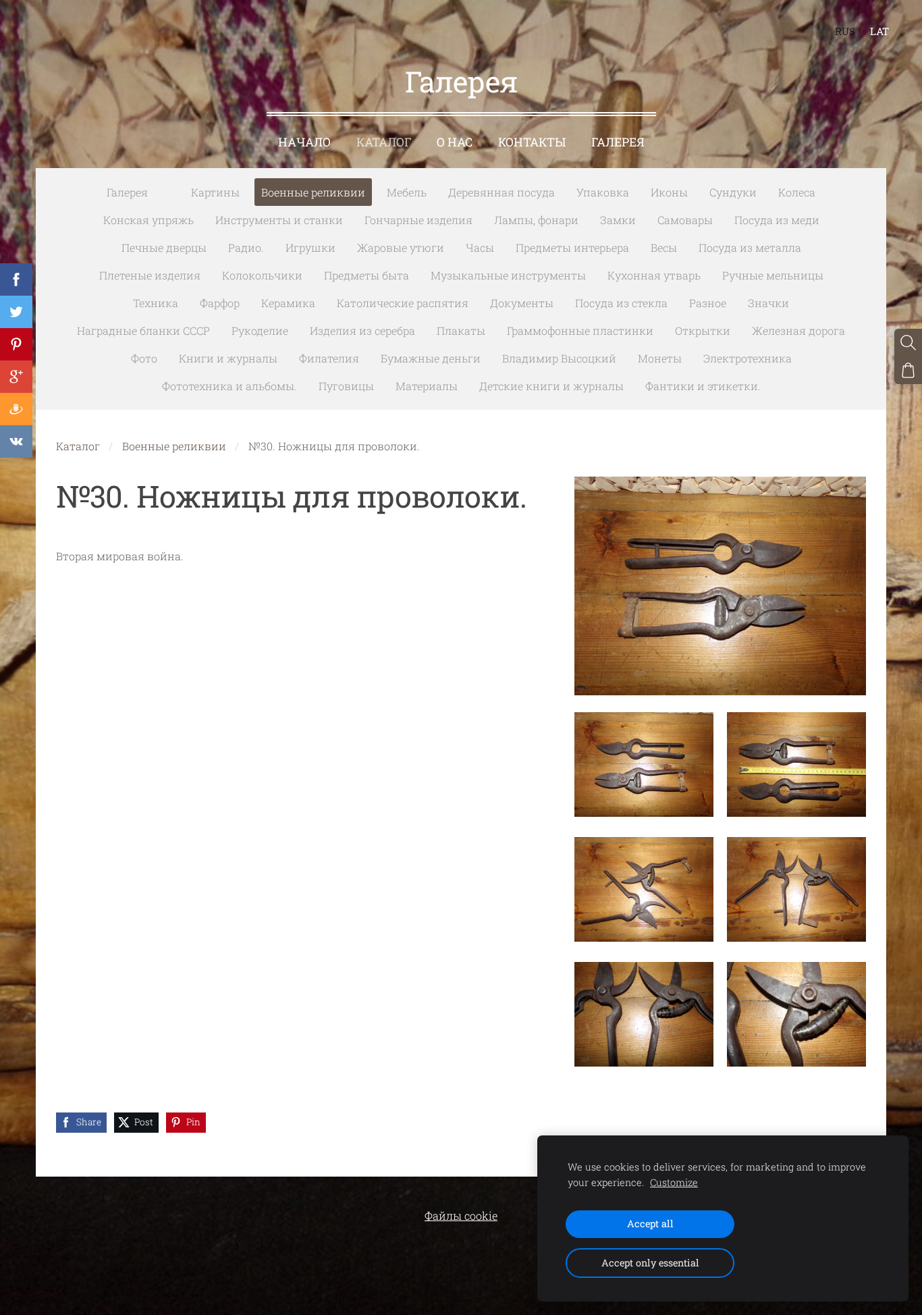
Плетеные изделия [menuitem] (149, 275)
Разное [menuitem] (707, 303)
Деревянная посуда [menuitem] (501, 192)
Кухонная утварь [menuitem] (654, 275)
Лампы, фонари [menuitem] (536, 220)
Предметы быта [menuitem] (366, 275)
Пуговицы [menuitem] (346, 386)
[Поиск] (908, 342)
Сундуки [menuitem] (733, 192)
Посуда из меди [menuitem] (776, 220)
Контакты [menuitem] (532, 142)
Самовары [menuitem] (685, 220)
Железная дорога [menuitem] (798, 330)
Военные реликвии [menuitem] (313, 192)
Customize (674, 1182)
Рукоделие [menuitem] (260, 330)
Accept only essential (650, 1262)
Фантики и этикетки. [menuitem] (703, 386)
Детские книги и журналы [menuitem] (551, 386)
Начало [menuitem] (304, 142)
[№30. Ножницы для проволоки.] (643, 764)
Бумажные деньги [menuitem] (431, 358)
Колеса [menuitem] (796, 192)
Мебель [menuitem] (407, 192)
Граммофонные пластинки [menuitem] (580, 330)
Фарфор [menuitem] (220, 303)
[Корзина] (908, 370)
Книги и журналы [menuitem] (228, 358)
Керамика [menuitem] (288, 303)
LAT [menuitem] (879, 31)
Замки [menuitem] (618, 220)
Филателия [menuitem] (329, 358)
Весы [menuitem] (664, 247)
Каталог (78, 446)
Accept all (650, 1223)
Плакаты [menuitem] (461, 330)
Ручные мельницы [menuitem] (772, 275)
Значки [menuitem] (768, 303)
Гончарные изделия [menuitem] (418, 220)
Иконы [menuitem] (669, 192)
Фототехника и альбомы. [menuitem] (229, 386)
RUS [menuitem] (845, 31)
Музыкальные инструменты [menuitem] (508, 275)
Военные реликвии (174, 446)
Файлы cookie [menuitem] (461, 1215)
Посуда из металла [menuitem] (750, 247)
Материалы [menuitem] (427, 386)
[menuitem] (169, 189)
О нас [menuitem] (454, 142)
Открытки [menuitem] (702, 330)
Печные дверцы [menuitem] (164, 247)
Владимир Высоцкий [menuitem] (559, 358)
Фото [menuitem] (144, 358)
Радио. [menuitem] (246, 247)
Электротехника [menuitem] (747, 358)
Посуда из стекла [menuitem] (621, 303)
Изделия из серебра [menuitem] (362, 330)
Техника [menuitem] (155, 303)
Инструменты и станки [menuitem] (279, 220)
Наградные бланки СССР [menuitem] (143, 330)
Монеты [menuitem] (660, 358)
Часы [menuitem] (480, 247)
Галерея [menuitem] (618, 142)
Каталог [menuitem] (383, 142)
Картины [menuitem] (215, 192)
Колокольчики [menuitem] (262, 275)
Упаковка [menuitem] (602, 192)
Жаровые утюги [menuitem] (400, 247)
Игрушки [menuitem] (310, 247)
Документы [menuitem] (521, 303)
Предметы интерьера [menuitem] (572, 247)
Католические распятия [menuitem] (402, 303)
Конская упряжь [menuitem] (148, 220)
